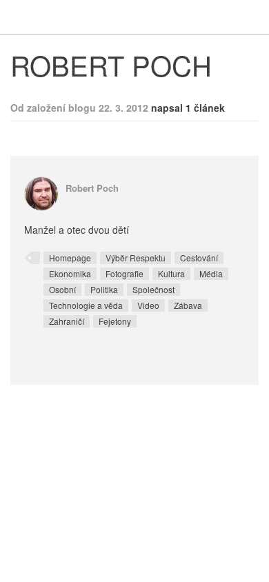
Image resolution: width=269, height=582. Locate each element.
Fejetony (115, 321)
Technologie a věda (86, 305)
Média (211, 273)
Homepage (70, 257)
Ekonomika (70, 273)
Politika (104, 289)
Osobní (62, 289)
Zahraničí (66, 321)
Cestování (199, 257)
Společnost (153, 289)
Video (148, 305)
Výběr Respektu (136, 257)
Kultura (171, 273)
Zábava (188, 305)
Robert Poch (92, 187)
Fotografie (124, 273)
